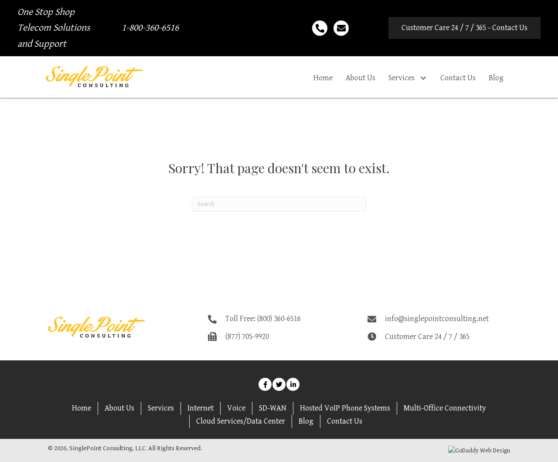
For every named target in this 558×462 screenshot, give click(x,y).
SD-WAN (272, 408)
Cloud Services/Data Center (240, 421)
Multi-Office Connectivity (445, 408)
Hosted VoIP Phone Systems (345, 408)
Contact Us (344, 421)
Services (161, 408)
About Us (119, 408)
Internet (200, 408)
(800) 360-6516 (279, 318)
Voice (236, 408)
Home (81, 408)
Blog (306, 421)
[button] (464, 28)
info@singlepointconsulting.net (437, 318)
